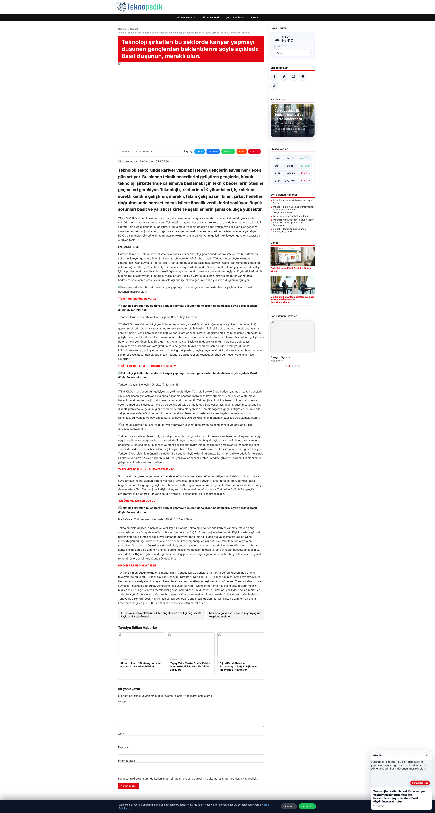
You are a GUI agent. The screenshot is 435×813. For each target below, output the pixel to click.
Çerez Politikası (235, 17)
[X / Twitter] (284, 77)
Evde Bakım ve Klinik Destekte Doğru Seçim (292, 201)
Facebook (213, 151)
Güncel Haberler (186, 17)
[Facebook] (274, 77)
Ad (121, 734)
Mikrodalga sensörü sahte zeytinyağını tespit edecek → (234, 614)
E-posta (124, 747)
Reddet (289, 806)
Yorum (123, 702)
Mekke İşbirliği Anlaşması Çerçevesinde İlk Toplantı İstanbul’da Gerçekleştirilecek (294, 209)
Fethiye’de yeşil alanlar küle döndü (291, 216)
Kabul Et (307, 806)
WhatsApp (228, 151)
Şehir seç (280, 46)
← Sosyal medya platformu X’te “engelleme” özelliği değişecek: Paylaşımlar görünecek (161, 614)
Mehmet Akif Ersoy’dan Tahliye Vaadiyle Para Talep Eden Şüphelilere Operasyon (294, 222)
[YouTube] (303, 77)
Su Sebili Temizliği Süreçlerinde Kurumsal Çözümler (289, 230)
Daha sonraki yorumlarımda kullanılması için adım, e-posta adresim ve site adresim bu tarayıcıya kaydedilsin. (188, 778)
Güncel (134, 29)
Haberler (122, 29)
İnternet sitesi (126, 760)
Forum (254, 17)
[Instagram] (293, 77)
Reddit (242, 151)
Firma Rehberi (211, 17)
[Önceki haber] (302, 109)
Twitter (199, 151)
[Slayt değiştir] (286, 366)
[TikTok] (274, 86)
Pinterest (254, 151)
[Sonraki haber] (309, 109)
